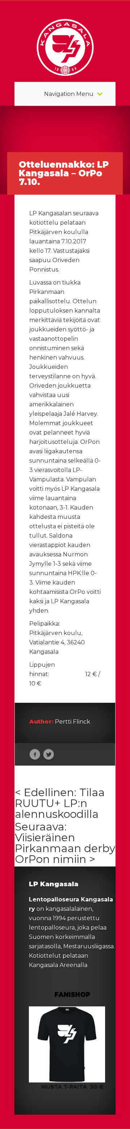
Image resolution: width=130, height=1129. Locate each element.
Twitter (48, 754)
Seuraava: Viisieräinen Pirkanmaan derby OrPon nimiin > (65, 843)
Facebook (34, 754)
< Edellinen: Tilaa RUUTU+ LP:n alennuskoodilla (60, 803)
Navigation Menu (69, 94)
